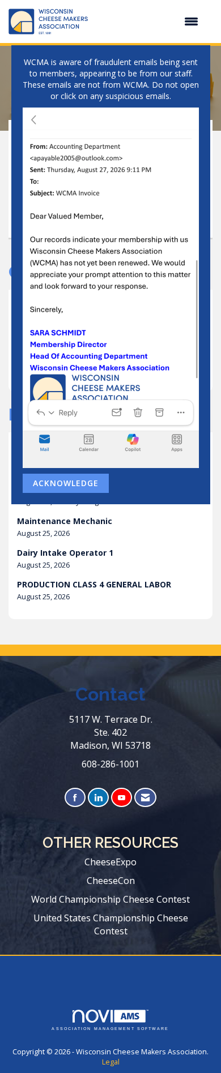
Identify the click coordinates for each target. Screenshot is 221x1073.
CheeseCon (111, 880)
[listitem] (110, 527)
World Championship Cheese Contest (110, 899)
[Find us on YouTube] (121, 798)
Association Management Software (110, 1029)
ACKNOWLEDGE (66, 483)
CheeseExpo (110, 862)
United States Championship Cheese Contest (110, 924)
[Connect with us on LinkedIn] (98, 798)
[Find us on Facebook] (75, 798)
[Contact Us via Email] (145, 798)
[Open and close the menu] (149, 21)
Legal (111, 1062)
